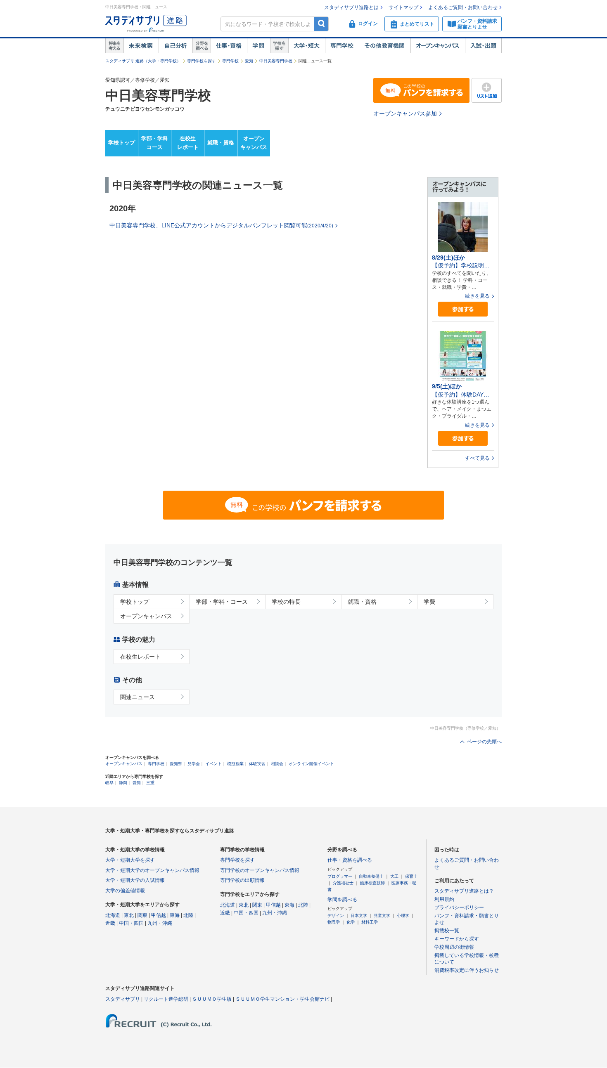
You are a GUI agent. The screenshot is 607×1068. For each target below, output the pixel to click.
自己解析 (175, 45)
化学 (350, 922)
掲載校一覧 (446, 930)
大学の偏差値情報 (125, 890)
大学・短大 (306, 45)
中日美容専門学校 (275, 61)
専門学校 (342, 45)
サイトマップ (403, 7)
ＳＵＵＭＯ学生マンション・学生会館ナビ (282, 999)
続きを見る (477, 296)
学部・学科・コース (222, 601)
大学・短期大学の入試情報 (135, 880)
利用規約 (444, 899)
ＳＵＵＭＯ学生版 (212, 999)
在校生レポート (188, 142)
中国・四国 (131, 923)
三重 (150, 782)
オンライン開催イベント (311, 763)
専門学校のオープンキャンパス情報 (259, 870)
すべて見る (477, 458)
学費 (429, 601)
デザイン (335, 915)
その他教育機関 (384, 45)
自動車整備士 (371, 876)
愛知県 (176, 763)
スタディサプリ (122, 999)
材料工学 (369, 922)
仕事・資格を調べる (349, 860)
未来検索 (141, 45)
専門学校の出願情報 (242, 880)
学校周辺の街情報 (454, 947)
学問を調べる (342, 900)
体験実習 (257, 763)
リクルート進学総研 (166, 999)
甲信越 (158, 915)
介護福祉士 (343, 883)
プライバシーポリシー (459, 907)
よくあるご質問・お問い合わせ (463, 7)
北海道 (112, 915)
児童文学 (382, 915)
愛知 (249, 61)
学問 (258, 45)
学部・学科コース (154, 142)
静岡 (123, 782)
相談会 (277, 763)
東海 (175, 915)
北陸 (188, 915)
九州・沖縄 (159, 923)
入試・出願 (483, 45)
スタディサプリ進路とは (351, 7)
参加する (463, 309)
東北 (129, 915)
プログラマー (339, 876)
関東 (142, 915)
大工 (394, 876)
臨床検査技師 (372, 883)
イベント (213, 763)
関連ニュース (137, 697)
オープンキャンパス (437, 45)
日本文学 (359, 915)
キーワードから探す (456, 939)
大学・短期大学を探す (130, 860)
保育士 (411, 876)
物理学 (333, 922)
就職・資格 (220, 142)
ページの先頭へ (484, 741)
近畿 (110, 923)
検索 (321, 24)
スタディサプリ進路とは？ (464, 891)
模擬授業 (235, 763)
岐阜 (109, 782)
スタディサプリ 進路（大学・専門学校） (143, 61)
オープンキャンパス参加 (405, 113)
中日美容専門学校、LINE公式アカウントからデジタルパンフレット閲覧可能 (221, 225)
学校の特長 (286, 601)
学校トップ (121, 142)
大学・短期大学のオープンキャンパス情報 (152, 870)
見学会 (193, 763)
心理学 (403, 915)
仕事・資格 (229, 45)
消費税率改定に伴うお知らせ (466, 970)
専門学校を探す (201, 61)
